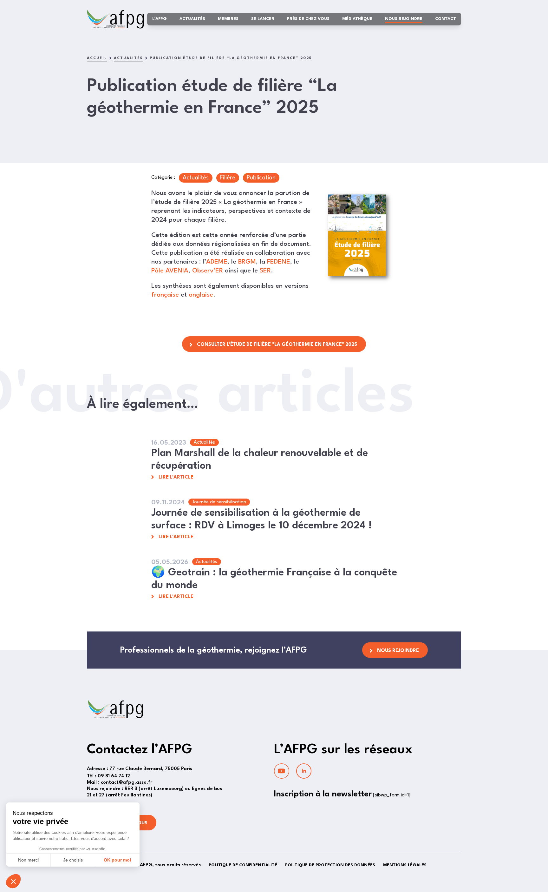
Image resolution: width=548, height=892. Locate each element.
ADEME (216, 262)
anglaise (201, 295)
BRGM (247, 262)
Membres (228, 19)
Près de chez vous (308, 19)
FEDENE (278, 262)
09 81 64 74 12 (108, 776)
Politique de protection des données (330, 865)
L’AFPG (159, 19)
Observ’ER (207, 271)
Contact (445, 19)
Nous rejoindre (403, 19)
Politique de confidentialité (243, 865)
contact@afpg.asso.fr (126, 782)
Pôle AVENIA (169, 271)
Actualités (192, 19)
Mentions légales (405, 865)
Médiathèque (357, 19)
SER (265, 271)
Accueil (97, 58)
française (165, 295)
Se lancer (262, 19)
